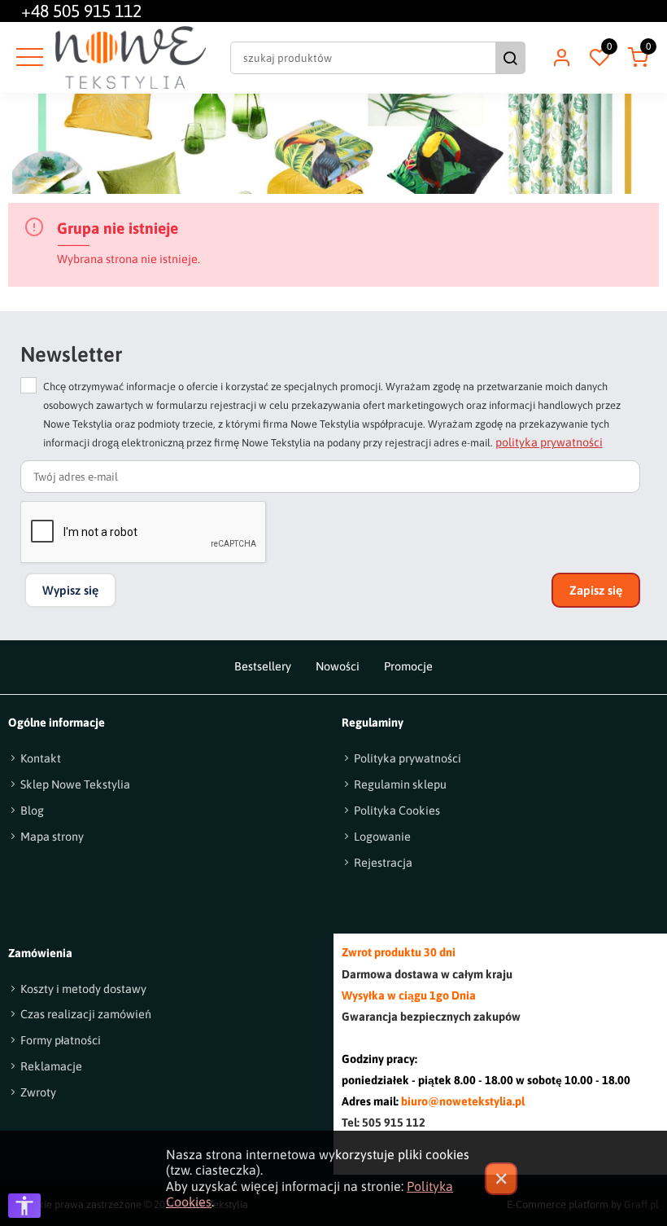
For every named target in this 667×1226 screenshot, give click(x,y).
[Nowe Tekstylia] (130, 57)
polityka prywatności (549, 442)
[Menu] (27, 57)
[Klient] (561, 57)
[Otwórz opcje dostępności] (24, 1205)
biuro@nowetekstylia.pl (463, 1101)
